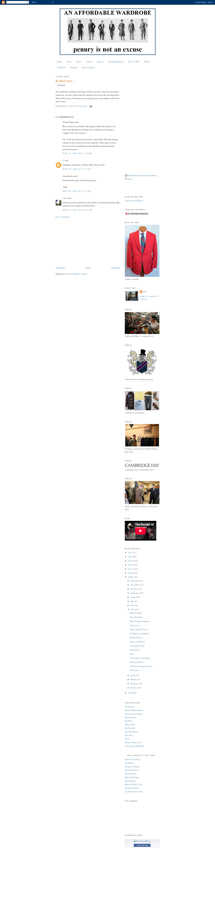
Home (59, 61)
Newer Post (60, 267)
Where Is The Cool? (133, 742)
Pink (132, 654)
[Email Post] (90, 106)
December (135, 580)
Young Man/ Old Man (134, 746)
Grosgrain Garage (132, 766)
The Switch (134, 649)
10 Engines (129, 706)
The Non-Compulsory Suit (141, 666)
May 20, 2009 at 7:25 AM (77, 191)
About (78, 61)
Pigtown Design (131, 777)
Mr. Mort (128, 720)
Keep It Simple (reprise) (140, 621)
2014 (130, 556)
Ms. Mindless (130, 773)
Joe (145, 292)
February (135, 683)
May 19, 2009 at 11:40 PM (77, 153)
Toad (127, 738)
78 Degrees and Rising (139, 633)
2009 (130, 577)
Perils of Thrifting (137, 641)
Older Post (115, 267)
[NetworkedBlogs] (142, 841)
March (134, 679)
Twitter (147, 61)
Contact (89, 61)
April (133, 675)
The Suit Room (131, 731)
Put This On (130, 728)
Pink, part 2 (135, 625)
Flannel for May (136, 662)
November (135, 584)
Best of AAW (133, 61)
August (134, 597)
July (133, 601)
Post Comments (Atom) (77, 273)
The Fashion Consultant (140, 658)
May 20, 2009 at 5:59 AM (77, 169)
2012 (130, 564)
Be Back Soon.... (137, 637)
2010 (130, 573)
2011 (130, 568)
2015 (130, 552)
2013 (130, 560)
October (134, 588)
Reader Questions (116, 61)
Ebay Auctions (88, 67)
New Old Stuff (136, 617)
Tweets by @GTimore (134, 200)
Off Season (134, 670)
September (135, 593)
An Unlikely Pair (137, 645)
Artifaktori (129, 762)
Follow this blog (142, 845)
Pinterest (73, 67)
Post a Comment (62, 216)
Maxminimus (130, 717)
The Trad (128, 735)
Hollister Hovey (131, 770)
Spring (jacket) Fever (139, 629)
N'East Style (130, 724)
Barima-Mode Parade (134, 710)
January (134, 687)
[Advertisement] (88, 242)
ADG (65, 198)
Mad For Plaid (136, 613)
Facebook (61, 67)
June (133, 605)
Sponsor (100, 61)
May (133, 609)
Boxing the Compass (134, 713)
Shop (69, 61)
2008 (130, 692)
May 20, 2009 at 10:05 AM (77, 209)
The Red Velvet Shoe (134, 791)
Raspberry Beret (132, 787)
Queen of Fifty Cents (133, 784)
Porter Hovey (130, 780)
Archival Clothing (132, 759)
